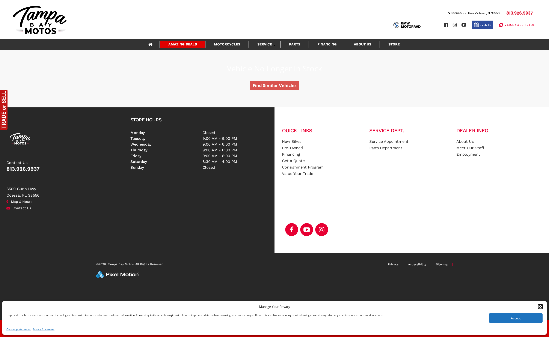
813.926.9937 (23, 169)
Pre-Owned (292, 148)
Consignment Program (303, 167)
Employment (468, 154)
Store (394, 44)
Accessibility (417, 264)
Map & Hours (21, 202)
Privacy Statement (43, 329)
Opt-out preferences (18, 329)
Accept (516, 318)
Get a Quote (293, 160)
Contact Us (21, 208)
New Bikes (291, 141)
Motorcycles (227, 44)
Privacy (393, 264)
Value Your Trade (297, 173)
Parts (294, 44)
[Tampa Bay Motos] (66, 137)
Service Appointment (389, 141)
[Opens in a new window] (446, 25)
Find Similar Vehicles (275, 85)
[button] (540, 306)
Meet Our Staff (470, 148)
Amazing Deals (182, 44)
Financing (327, 44)
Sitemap (442, 264)
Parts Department (385, 148)
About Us (362, 44)
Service (264, 44)
